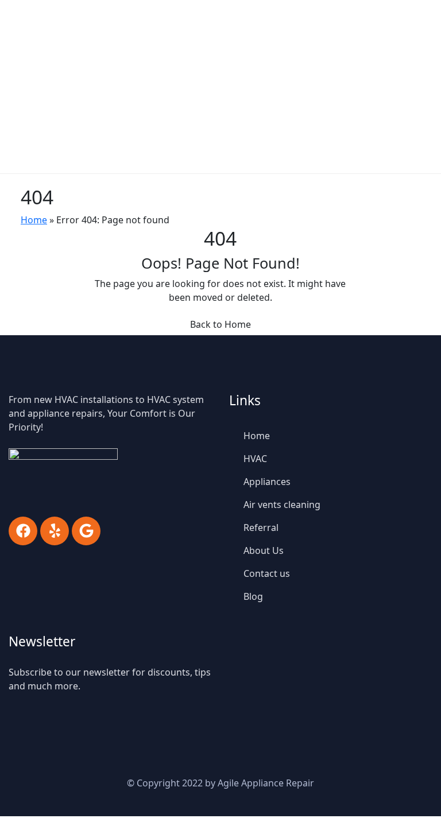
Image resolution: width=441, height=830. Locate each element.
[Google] (86, 531)
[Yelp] (54, 531)
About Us (263, 550)
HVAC (255, 458)
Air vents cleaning (281, 504)
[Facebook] (23, 531)
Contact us (266, 573)
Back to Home (220, 324)
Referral (260, 527)
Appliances (267, 481)
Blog (253, 596)
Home (34, 220)
